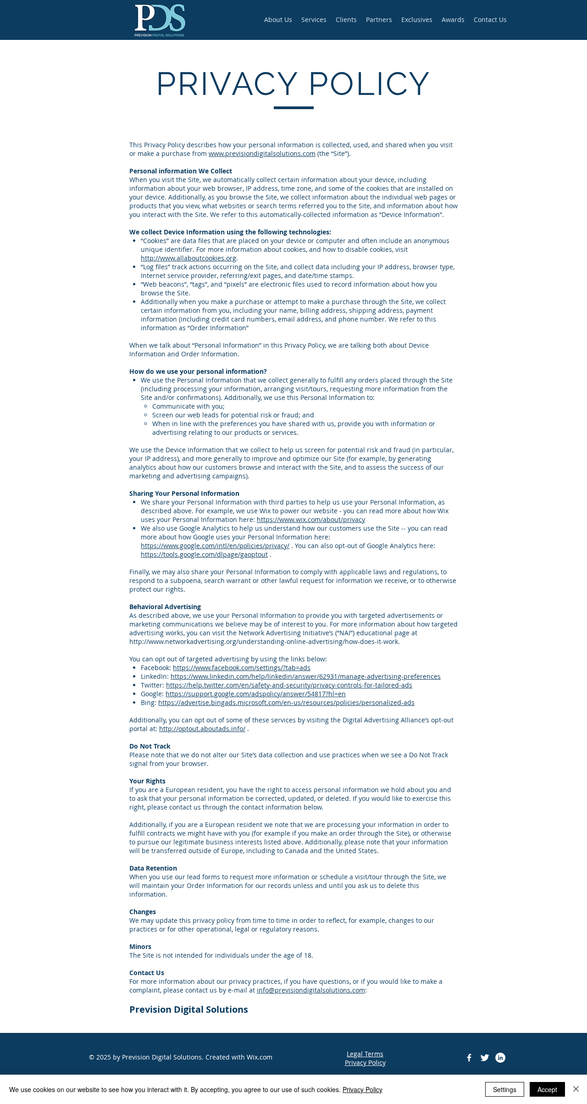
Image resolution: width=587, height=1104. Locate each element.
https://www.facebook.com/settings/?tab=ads (241, 667)
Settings (504, 1089)
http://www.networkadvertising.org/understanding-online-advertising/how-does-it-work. (264, 641)
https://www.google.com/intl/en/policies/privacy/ (215, 545)
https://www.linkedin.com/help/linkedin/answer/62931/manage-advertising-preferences (306, 676)
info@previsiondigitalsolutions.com (311, 990)
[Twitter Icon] (485, 1058)
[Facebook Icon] (469, 1058)
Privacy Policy (362, 1089)
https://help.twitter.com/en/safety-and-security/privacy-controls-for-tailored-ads (289, 685)
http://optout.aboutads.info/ (202, 728)
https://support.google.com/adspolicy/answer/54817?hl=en (256, 693)
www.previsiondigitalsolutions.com (262, 153)
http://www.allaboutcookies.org (188, 258)
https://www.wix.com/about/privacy (311, 519)
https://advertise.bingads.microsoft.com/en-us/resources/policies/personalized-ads (286, 702)
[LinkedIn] (500, 1058)
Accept (547, 1089)
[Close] (575, 1089)
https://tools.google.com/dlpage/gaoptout (204, 554)
